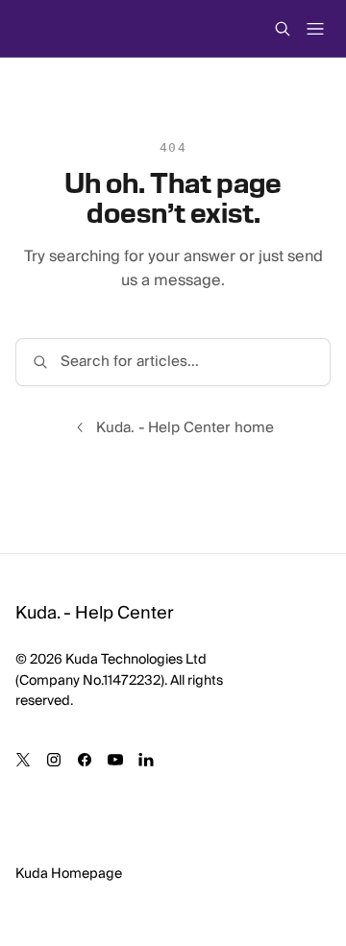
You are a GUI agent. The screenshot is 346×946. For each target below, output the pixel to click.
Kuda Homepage (68, 873)
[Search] (282, 29)
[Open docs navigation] (315, 29)
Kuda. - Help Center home (185, 428)
